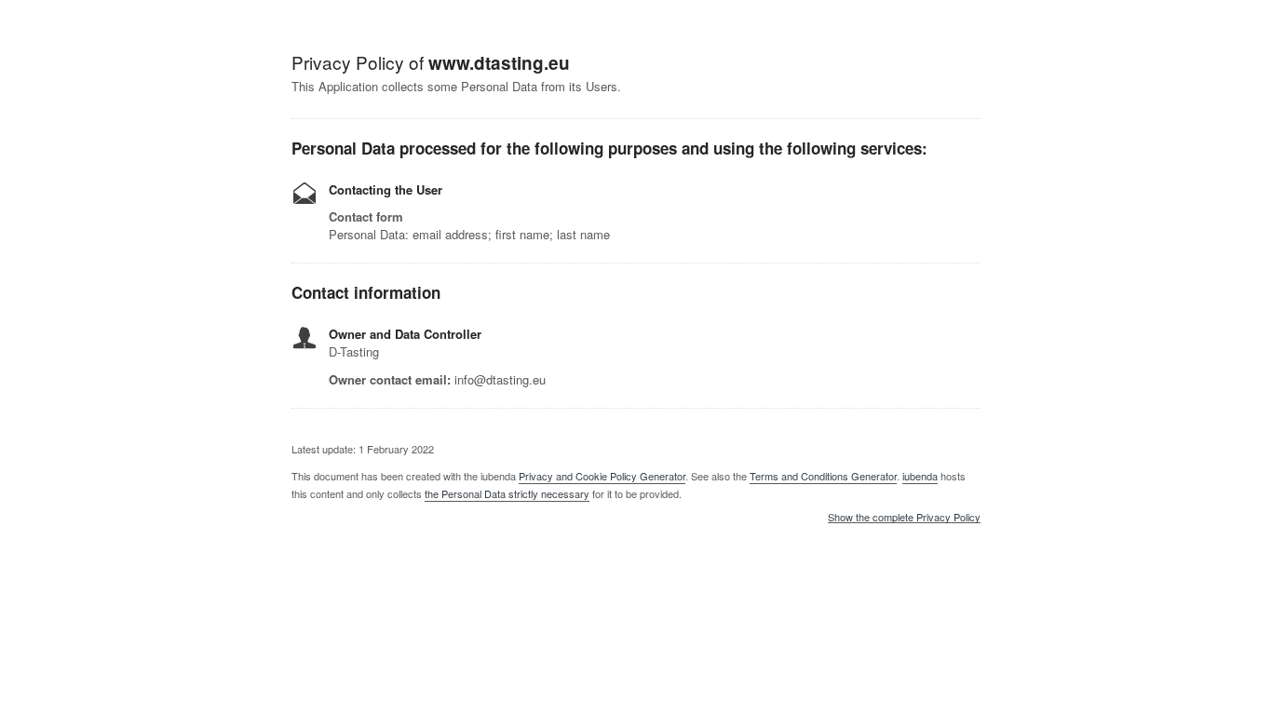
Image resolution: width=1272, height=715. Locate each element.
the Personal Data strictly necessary (507, 493)
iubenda (920, 475)
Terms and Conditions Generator (823, 475)
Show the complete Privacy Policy (904, 517)
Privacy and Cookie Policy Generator (602, 475)
